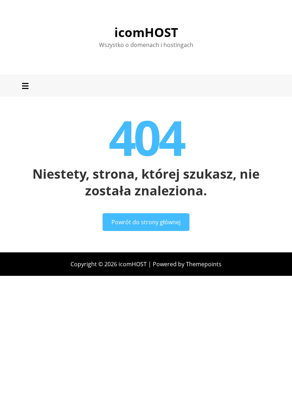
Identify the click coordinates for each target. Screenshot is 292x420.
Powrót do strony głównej (146, 222)
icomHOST (146, 32)
